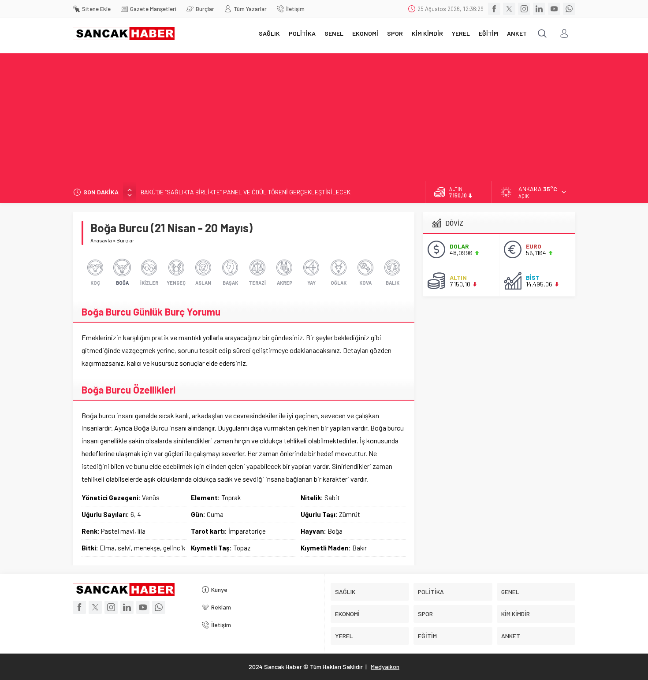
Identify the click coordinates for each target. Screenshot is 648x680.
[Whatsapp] (569, 9)
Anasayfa (101, 240)
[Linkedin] (539, 9)
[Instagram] (524, 9)
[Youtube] (554, 9)
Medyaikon (385, 666)
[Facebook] (494, 9)
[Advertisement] (324, 115)
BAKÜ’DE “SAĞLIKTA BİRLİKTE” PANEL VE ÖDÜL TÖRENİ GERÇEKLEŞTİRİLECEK (245, 192)
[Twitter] (509, 9)
